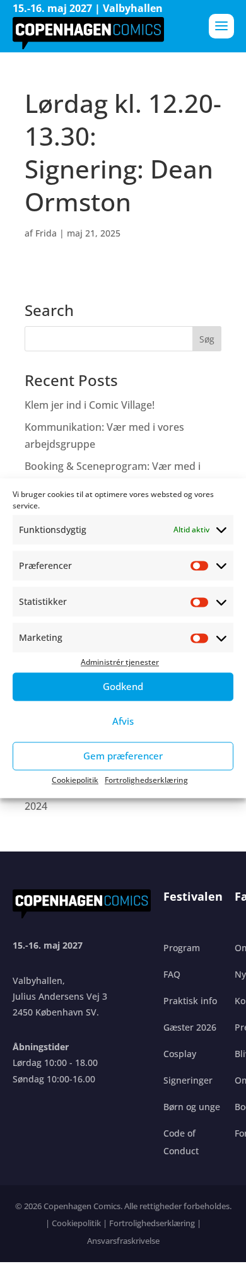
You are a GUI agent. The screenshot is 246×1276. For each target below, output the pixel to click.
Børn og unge (191, 1107)
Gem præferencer (123, 755)
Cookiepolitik (75, 780)
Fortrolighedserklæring (146, 780)
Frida (46, 233)
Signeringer (188, 1080)
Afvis (123, 721)
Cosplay (179, 1054)
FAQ (171, 974)
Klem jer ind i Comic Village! (90, 405)
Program (181, 948)
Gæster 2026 (189, 1027)
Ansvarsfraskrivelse (123, 1240)
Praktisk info (190, 1001)
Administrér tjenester (120, 662)
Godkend (123, 686)
